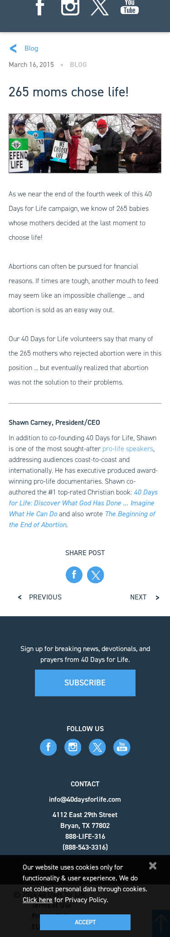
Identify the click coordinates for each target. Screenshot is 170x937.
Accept (85, 922)
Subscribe (85, 682)
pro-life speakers (127, 448)
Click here (38, 899)
